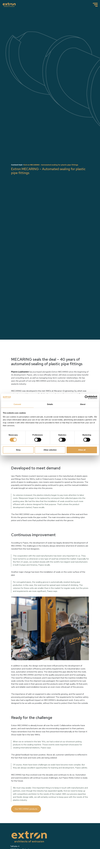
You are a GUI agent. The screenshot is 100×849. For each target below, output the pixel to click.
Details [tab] (50, 404)
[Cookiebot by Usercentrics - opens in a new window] (86, 397)
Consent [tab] (17, 404)
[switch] (37, 440)
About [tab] (82, 404)
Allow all (81, 450)
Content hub (16, 165)
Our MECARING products (26, 809)
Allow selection (50, 450)
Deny (18, 450)
